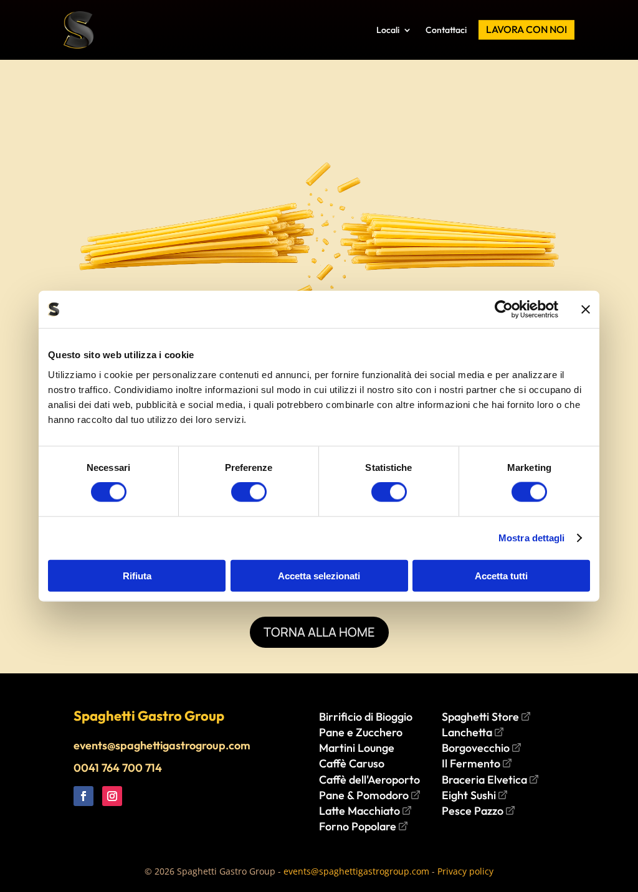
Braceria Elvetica (486, 779)
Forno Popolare (359, 826)
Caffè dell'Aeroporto (369, 779)
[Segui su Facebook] (83, 796)
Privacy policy (465, 871)
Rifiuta (137, 575)
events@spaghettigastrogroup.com (162, 745)
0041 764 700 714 (118, 768)
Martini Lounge (356, 748)
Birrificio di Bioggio (365, 716)
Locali (387, 30)
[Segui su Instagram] (112, 796)
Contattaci (446, 30)
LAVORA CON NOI (526, 29)
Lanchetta (468, 732)
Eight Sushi (470, 795)
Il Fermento (472, 763)
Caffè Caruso (351, 763)
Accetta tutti (501, 575)
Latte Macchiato (360, 811)
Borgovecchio (477, 748)
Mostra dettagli (531, 538)
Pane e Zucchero (360, 732)
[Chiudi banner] (585, 309)
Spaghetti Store (481, 716)
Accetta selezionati (319, 575)
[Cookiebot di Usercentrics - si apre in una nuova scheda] (503, 309)
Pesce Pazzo (474, 811)
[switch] (249, 492)
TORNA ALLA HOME (319, 632)
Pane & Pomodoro (365, 795)
